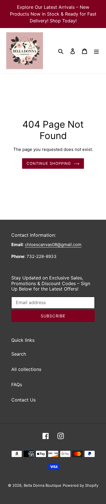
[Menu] (96, 50)
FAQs (16, 384)
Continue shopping (49, 163)
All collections (26, 369)
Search (18, 354)
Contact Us (23, 400)
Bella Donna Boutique (42, 485)
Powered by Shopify (80, 485)
